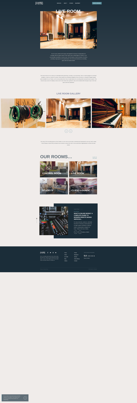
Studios (71, 3)
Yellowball (95, 269)
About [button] (65, 3)
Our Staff (66, 256)
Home (65, 252)
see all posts (85, 232)
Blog (65, 258)
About (65, 254)
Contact (75, 260)
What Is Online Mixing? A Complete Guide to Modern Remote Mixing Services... (83, 216)
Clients (75, 252)
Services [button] (59, 3)
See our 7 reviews (87, 258)
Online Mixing (77, 258)
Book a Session (97, 3)
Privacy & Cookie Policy (44, 269)
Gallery (65, 260)
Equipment (77, 3)
